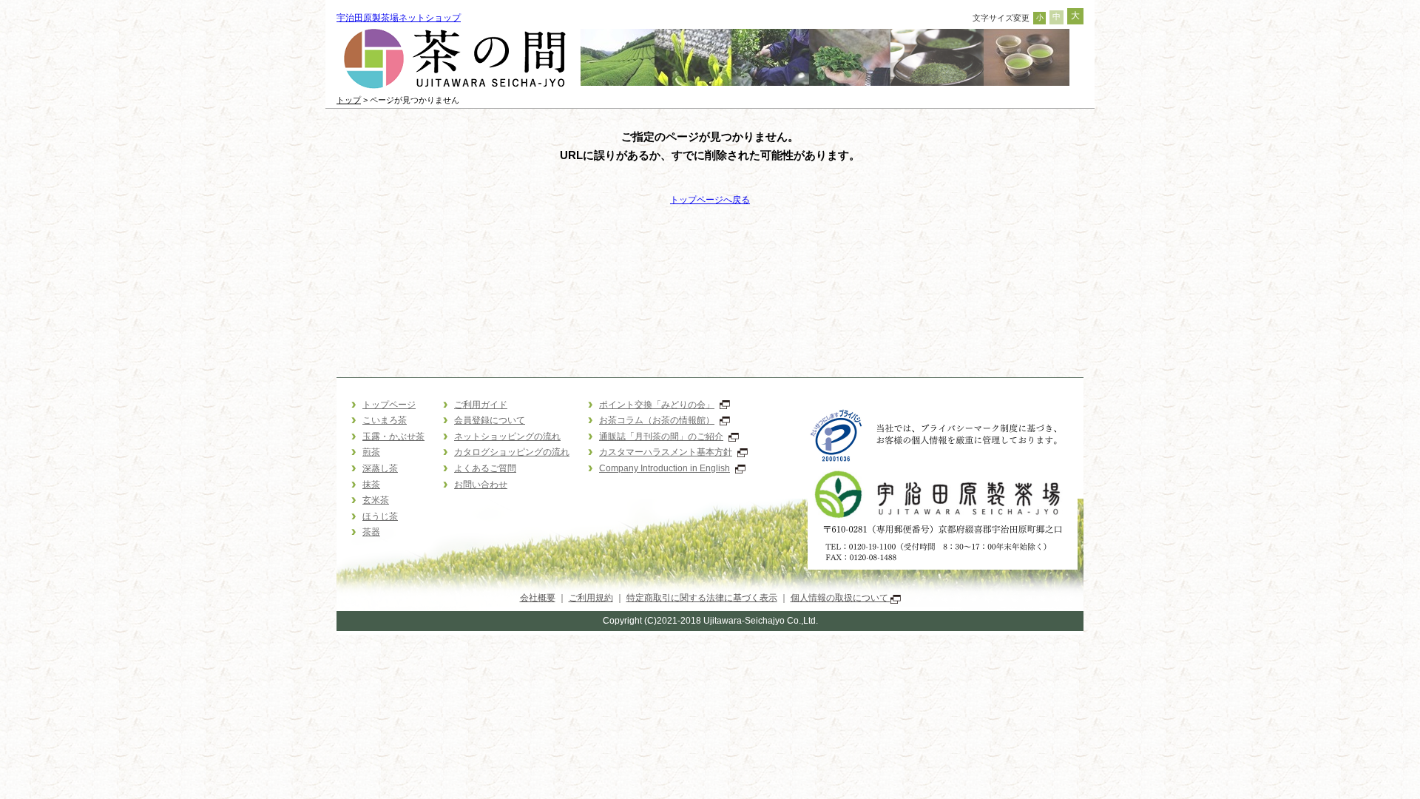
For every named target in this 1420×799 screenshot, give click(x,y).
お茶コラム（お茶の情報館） (656, 420)
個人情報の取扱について (840, 598)
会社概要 (537, 598)
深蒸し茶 (380, 468)
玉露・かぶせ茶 (393, 436)
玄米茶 (375, 500)
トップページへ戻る (710, 200)
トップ (349, 99)
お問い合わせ (480, 484)
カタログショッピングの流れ (511, 452)
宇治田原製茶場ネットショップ (399, 18)
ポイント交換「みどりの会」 (656, 405)
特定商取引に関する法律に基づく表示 (701, 598)
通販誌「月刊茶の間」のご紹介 (661, 436)
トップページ (389, 405)
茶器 (371, 532)
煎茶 (371, 452)
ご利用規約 (591, 598)
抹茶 (371, 484)
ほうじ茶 (380, 516)
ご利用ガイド (480, 405)
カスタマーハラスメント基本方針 (665, 452)
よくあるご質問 (485, 468)
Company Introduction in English (664, 468)
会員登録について (489, 420)
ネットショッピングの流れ (507, 436)
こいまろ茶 (384, 420)
